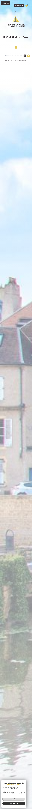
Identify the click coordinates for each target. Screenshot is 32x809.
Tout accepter (14, 803)
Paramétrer (13, 799)
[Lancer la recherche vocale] (16, 47)
